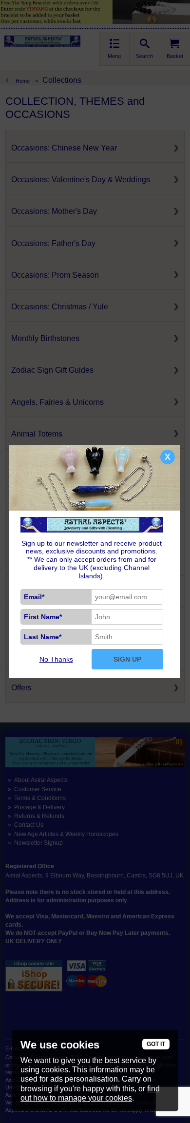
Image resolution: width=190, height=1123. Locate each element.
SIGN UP (127, 659)
